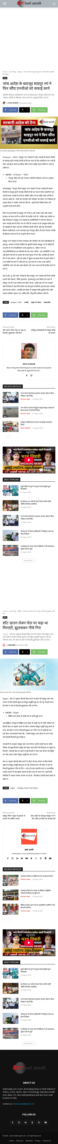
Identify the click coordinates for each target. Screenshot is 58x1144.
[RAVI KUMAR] (4, 103)
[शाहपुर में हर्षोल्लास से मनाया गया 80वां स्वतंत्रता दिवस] (10, 426)
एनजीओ (26, 302)
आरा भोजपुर (12, 72)
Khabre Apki (25, 399)
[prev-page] (4, 436)
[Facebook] (27, 375)
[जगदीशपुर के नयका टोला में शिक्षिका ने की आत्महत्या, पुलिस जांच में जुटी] (10, 550)
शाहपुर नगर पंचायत (36, 302)
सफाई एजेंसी (47, 302)
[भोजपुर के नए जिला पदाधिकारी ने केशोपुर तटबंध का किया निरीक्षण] (10, 535)
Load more (28, 560)
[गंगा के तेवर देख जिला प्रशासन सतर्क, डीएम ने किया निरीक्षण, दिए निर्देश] (10, 397)
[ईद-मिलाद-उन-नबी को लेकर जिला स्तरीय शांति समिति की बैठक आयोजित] (10, 505)
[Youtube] (45, 1122)
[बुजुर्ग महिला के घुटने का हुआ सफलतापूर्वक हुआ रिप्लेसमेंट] (10, 490)
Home (5, 72)
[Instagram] (31, 375)
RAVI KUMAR (13, 103)
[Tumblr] (32, 1122)
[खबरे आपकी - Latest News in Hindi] (29, 1068)
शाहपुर (20, 72)
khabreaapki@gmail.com (23, 1104)
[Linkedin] (25, 1122)
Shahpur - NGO (16, 302)
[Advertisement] (29, 37)
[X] (39, 1122)
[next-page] (8, 436)
